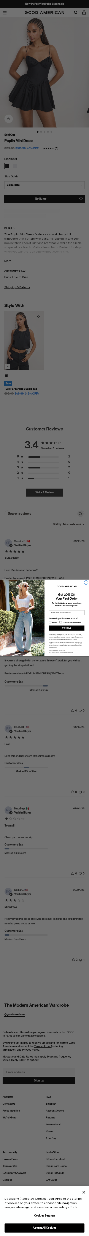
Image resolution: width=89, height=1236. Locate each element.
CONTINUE (66, 628)
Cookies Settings (44, 1215)
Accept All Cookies (44, 1228)
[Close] (84, 1192)
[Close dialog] (86, 583)
